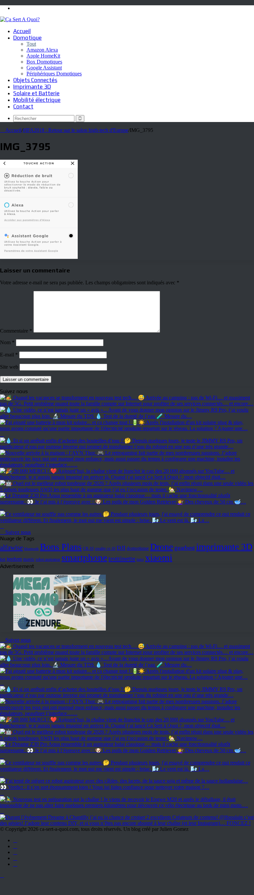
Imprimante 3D (32, 86)
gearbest (184, 547)
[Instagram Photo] (127, 403)
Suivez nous (17, 532)
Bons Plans (61, 547)
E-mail (9, 354)
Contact (23, 106)
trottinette (121, 558)
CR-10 (88, 549)
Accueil (22, 31)
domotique (138, 548)
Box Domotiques (44, 61)
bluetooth (31, 548)
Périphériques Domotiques (54, 73)
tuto (140, 559)
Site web (9, 367)
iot (2, 559)
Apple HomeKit (43, 56)
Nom (7, 342)
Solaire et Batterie (36, 93)
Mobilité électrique (37, 100)
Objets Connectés (35, 80)
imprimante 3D (224, 547)
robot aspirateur (48, 559)
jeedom (14, 559)
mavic (28, 559)
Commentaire (16, 331)
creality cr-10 (105, 548)
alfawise (11, 547)
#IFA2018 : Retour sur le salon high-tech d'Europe (75, 130)
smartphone (84, 557)
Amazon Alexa (42, 50)
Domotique (27, 37)
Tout (31, 44)
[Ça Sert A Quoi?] (20, 19)
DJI (121, 548)
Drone (161, 547)
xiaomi (158, 557)
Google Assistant (44, 67)
